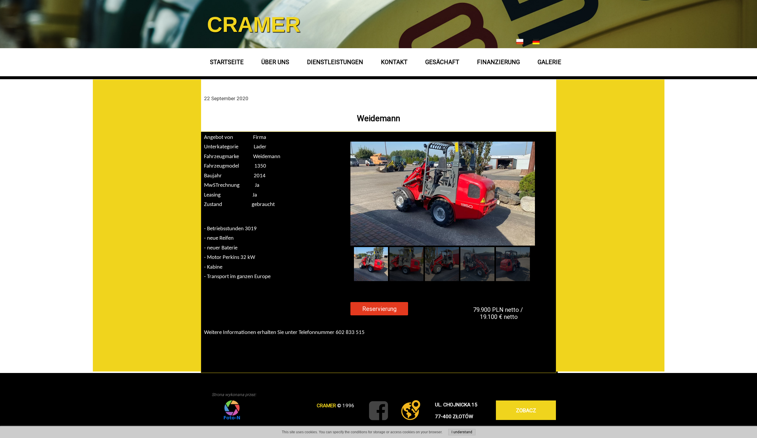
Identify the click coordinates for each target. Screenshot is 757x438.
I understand (462, 432)
